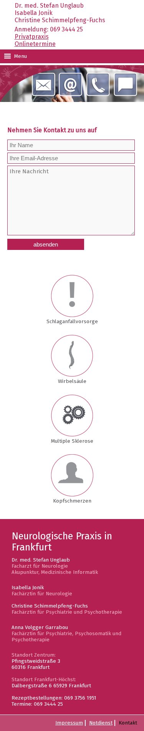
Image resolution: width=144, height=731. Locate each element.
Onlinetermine (35, 44)
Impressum (69, 723)
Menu (20, 56)
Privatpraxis (32, 36)
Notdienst (101, 723)
